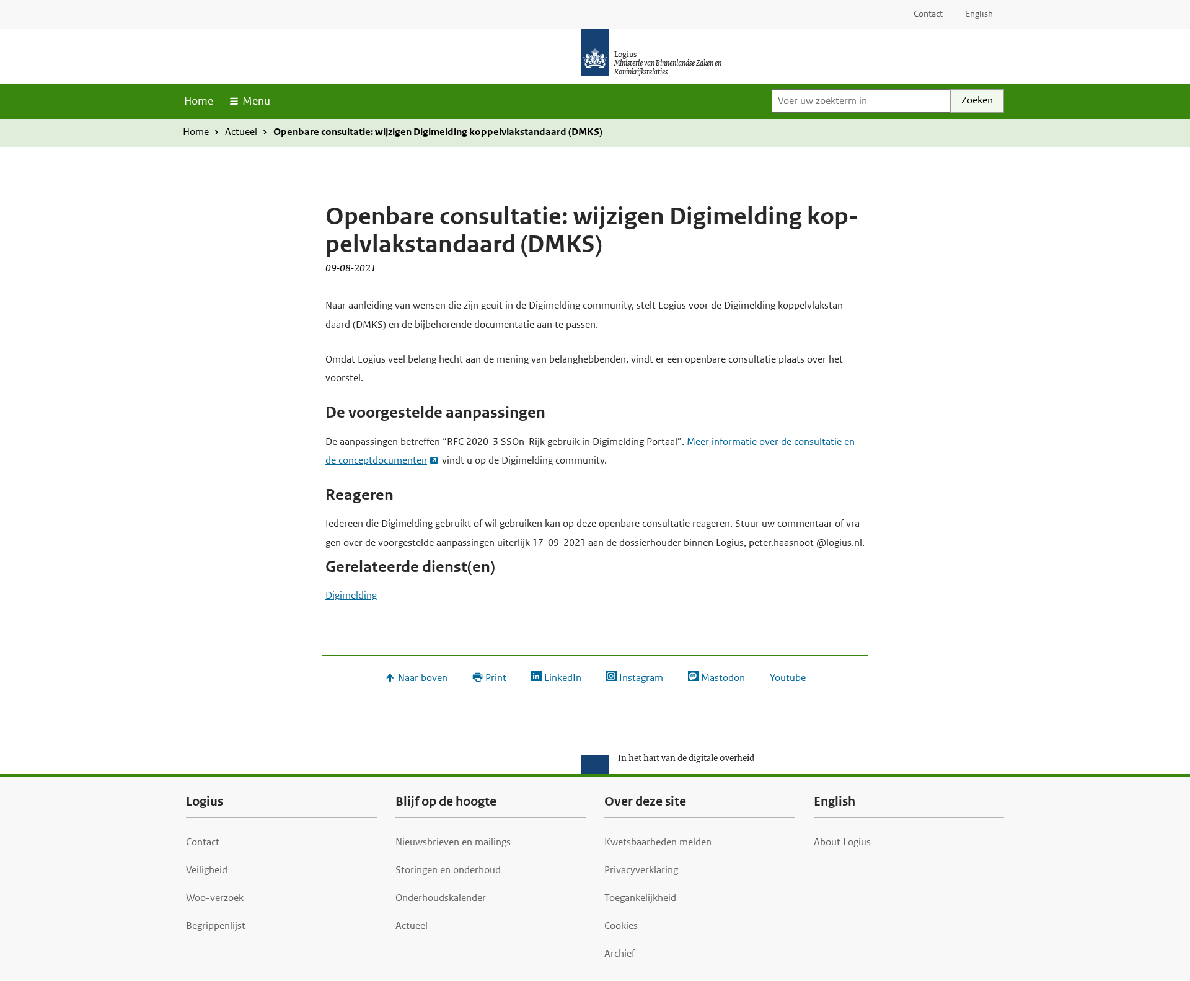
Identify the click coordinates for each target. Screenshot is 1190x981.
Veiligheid (206, 869)
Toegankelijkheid (640, 897)
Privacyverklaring (641, 869)
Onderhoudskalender (440, 897)
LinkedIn (562, 677)
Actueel (241, 131)
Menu (256, 101)
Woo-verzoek (215, 897)
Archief (619, 953)
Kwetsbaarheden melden (658, 841)
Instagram (641, 677)
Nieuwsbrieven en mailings (453, 841)
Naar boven (422, 677)
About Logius (842, 841)
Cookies (621, 925)
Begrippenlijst (215, 925)
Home (198, 101)
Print (495, 677)
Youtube (788, 677)
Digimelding (351, 595)
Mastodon (723, 677)
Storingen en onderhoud (448, 869)
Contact (202, 841)
